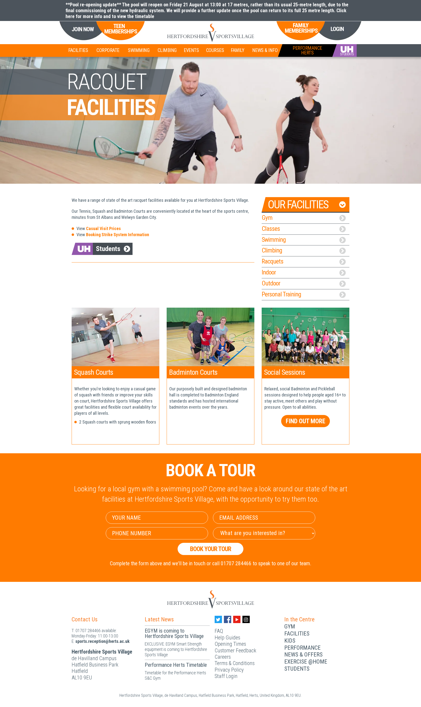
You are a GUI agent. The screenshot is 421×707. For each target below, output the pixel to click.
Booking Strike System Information (117, 234)
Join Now (83, 29)
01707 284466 (88, 630)
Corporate (107, 50)
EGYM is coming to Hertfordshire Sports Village (174, 633)
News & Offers (303, 654)
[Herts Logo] (210, 32)
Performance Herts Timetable (176, 665)
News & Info (265, 50)
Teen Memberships (119, 29)
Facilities (78, 50)
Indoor (269, 272)
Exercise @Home (305, 661)
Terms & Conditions (235, 663)
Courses (215, 50)
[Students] (344, 50)
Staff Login (226, 676)
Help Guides (227, 638)
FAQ (219, 631)
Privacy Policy (229, 670)
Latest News (159, 619)
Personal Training (281, 294)
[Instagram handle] (246, 619)
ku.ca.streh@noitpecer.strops (102, 641)
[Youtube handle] (236, 619)
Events (191, 50)
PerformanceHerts (307, 50)
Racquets (272, 261)
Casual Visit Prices (103, 228)
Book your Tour (210, 549)
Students (108, 249)
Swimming (138, 50)
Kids (289, 640)
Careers (223, 657)
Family (237, 50)
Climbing (167, 50)
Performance (302, 647)
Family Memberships (301, 28)
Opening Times (230, 644)
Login (337, 29)
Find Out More (305, 421)
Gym (267, 217)
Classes (271, 228)
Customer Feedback (235, 650)
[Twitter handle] (218, 619)
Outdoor (271, 283)
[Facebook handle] (227, 619)
